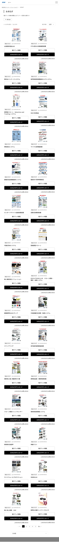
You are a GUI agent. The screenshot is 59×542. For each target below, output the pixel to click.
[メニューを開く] (56, 2)
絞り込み (9, 19)
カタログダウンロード (16, 54)
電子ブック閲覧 (16, 50)
